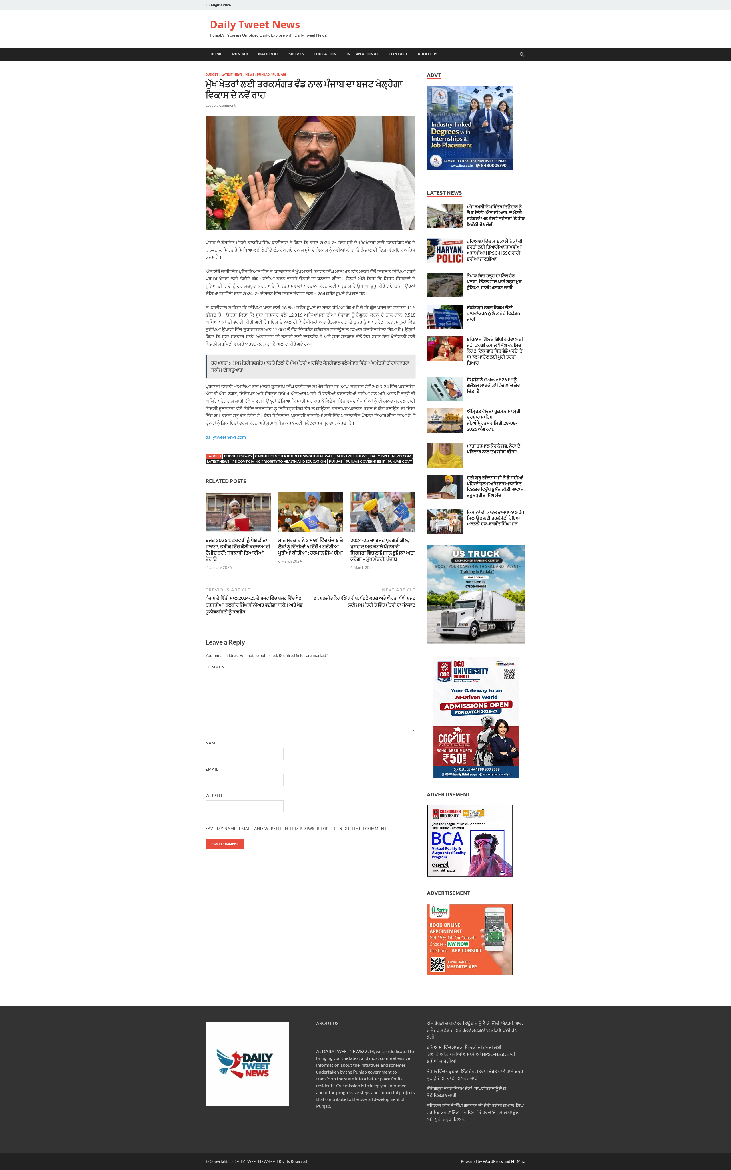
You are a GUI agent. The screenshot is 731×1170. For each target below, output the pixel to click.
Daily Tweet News (255, 24)
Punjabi (279, 74)
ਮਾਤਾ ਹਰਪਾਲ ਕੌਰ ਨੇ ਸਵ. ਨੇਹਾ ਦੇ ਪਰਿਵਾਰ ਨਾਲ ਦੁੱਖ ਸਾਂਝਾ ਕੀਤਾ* (493, 448)
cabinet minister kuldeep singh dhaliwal (293, 456)
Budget (212, 74)
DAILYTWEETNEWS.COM (348, 1051)
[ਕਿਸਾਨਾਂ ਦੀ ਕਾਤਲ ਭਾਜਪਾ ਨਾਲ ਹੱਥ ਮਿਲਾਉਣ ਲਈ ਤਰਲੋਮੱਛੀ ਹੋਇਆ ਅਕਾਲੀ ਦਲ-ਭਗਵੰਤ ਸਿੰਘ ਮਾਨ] (445, 512)
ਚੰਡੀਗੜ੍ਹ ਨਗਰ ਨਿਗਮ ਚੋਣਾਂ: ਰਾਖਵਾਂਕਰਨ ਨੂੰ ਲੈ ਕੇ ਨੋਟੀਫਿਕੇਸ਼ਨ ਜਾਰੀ (493, 313)
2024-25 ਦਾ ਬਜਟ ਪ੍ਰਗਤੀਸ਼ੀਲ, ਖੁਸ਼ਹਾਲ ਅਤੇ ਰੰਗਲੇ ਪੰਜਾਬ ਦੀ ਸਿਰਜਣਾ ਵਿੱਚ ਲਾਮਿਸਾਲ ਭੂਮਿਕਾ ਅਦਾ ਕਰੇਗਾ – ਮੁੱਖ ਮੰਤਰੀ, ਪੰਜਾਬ (382, 549)
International (362, 54)
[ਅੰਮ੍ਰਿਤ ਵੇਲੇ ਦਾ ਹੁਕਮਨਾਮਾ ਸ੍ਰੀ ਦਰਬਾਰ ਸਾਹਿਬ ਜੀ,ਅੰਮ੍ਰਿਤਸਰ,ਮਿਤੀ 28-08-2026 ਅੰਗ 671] (445, 411)
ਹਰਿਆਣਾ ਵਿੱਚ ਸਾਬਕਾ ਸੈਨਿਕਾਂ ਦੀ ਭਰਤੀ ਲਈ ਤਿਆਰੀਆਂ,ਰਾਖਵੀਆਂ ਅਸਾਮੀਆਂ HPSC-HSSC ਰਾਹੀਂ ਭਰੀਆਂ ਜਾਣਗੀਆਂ (495, 249)
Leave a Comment (221, 105)
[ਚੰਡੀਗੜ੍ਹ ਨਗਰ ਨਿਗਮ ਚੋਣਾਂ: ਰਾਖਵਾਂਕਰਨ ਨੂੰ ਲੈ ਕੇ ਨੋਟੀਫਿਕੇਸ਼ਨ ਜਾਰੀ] (445, 308)
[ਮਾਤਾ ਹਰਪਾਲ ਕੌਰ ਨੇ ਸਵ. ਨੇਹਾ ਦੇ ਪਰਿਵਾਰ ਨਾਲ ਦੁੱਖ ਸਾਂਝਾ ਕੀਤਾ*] (445, 446)
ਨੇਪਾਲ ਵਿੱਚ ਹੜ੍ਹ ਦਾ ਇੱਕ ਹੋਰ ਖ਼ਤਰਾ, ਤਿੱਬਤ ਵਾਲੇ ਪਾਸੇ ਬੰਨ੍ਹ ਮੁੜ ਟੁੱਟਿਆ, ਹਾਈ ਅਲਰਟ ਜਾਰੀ (494, 281)
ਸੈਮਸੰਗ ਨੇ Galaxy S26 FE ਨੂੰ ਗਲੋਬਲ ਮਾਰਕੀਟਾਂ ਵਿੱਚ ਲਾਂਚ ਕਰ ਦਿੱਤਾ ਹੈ (493, 385)
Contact (398, 54)
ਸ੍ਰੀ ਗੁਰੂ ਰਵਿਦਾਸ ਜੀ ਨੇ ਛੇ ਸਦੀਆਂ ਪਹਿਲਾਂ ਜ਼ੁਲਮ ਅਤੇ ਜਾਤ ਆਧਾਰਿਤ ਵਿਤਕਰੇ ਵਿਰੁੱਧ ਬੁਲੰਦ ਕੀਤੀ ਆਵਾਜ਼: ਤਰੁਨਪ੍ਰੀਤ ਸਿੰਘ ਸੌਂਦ (496, 486)
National (268, 54)
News (249, 74)
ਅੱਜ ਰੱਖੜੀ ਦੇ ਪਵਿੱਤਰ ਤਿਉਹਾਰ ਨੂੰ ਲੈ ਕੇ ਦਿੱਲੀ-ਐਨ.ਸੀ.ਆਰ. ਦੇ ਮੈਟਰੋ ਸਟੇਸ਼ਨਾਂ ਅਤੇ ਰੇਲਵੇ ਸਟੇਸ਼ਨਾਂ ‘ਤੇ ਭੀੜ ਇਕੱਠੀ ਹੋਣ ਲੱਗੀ (496, 215)
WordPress (493, 1161)
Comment (218, 667)
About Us (427, 54)
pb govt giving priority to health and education (279, 461)
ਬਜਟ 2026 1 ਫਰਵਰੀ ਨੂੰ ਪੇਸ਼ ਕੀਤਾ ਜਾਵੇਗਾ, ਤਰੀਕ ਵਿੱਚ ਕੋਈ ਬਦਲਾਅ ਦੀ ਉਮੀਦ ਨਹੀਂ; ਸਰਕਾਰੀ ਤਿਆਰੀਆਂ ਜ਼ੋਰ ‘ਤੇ (238, 549)
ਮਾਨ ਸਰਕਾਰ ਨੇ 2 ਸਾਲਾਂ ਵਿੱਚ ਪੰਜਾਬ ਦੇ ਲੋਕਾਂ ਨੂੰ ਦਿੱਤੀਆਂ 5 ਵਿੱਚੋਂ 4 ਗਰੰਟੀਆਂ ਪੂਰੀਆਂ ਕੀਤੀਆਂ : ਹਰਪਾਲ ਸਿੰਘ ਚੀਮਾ (310, 546)
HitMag (518, 1161)
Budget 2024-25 (238, 456)
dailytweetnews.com (226, 437)
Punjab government (365, 461)
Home (216, 54)
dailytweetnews (351, 456)
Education (325, 54)
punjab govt (400, 461)
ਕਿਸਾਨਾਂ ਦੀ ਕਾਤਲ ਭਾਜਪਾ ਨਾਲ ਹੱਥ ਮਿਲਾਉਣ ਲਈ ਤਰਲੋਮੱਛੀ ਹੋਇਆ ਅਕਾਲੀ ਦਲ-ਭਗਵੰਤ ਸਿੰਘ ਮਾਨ (495, 518)
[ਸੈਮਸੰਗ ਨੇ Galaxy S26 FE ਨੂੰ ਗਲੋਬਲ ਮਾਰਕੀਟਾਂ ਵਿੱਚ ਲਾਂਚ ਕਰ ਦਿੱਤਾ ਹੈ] (445, 380)
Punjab (240, 54)
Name (212, 743)
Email (212, 769)
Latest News (231, 74)
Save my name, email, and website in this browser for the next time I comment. (297, 828)
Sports (296, 54)
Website (215, 795)
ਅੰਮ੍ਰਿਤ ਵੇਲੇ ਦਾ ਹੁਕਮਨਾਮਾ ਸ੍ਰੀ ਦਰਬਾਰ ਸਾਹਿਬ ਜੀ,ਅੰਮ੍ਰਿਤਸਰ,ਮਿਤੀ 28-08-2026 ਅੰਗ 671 (494, 420)
